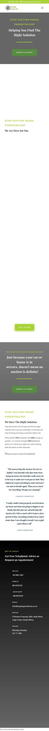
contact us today (24, 389)
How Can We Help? (17, 684)
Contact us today (24, 52)
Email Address (15, 673)
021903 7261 (17, 575)
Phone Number (16, 661)
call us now (16, 179)
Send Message (18, 707)
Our (13, 441)
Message (13, 699)
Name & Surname (17, 650)
